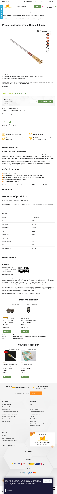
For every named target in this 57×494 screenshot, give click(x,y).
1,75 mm (34, 224)
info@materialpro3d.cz (23, 387)
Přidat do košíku (47, 101)
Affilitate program (34, 421)
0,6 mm (34, 227)
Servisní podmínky (6, 419)
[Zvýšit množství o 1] (37, 101)
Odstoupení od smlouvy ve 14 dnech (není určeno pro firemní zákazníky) (42, 424)
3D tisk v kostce (34, 409)
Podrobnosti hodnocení (20, 28)
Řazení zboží (33, 419)
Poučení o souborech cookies (9, 414)
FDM (33, 238)
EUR (50, 1)
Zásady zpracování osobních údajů (10, 411)
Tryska (33, 234)
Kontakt (32, 416)
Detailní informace (28, 86)
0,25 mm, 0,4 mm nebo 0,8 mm (40, 184)
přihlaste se (39, 204)
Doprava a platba (6, 406)
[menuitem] (4, 11)
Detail (25, 331)
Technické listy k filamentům (37, 411)
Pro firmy (4, 1)
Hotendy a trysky (36, 217)
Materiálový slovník (34, 406)
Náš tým (33, 393)
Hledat (37, 6)
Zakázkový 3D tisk (6, 443)
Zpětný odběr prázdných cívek (9, 440)
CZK (47, 1)
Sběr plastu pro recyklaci (8, 438)
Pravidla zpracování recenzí (9, 416)
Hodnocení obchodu (35, 414)
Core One (39, 175)
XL (27, 175)
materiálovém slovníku (40, 139)
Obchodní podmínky (7, 404)
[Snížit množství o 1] (32, 101)
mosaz (33, 231)
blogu (51, 137)
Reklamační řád (6, 409)
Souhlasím (47, 481)
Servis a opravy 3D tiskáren (9, 445)
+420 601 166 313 (42, 387)
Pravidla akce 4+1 (6, 421)
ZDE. (12, 485)
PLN (53, 1)
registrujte (50, 204)
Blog (9, 1)
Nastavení (9, 490)
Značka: (18, 110)
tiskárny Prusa (40, 177)
